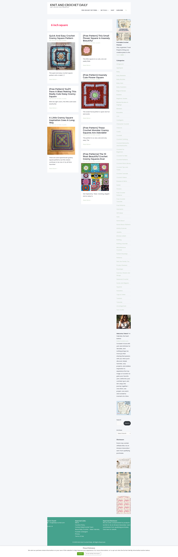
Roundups (120, 269)
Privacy (77, 534)
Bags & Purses (121, 91)
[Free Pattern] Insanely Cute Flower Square (95, 76)
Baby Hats (120, 83)
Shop (112, 10)
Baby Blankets (121, 75)
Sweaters (120, 291)
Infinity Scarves (121, 228)
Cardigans (120, 120)
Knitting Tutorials (122, 243)
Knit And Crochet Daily (69, 5)
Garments (120, 209)
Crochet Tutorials (122, 173)
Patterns (119, 257)
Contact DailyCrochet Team (84, 527)
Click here (106, 529)
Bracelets (120, 112)
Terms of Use (79, 536)
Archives (119, 430)
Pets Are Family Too (123, 261)
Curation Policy (80, 525)
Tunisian (119, 298)
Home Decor (121, 221)
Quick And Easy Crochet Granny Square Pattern (62, 37)
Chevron (119, 128)
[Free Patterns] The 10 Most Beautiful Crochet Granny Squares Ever (95, 156)
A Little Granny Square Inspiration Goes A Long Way (62, 120)
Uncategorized (121, 306)
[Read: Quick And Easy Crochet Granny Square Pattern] (61, 56)
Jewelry (119, 232)
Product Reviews (122, 265)
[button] (126, 10)
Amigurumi (120, 64)
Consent (80, 553)
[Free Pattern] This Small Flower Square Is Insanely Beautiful (96, 38)
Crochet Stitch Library (124, 163)
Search (119, 420)
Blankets (119, 109)
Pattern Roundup (122, 254)
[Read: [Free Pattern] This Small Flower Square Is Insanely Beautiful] (86, 50)
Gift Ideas (120, 213)
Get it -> (121, 55)
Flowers (119, 189)
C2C (118, 116)
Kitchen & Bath (121, 236)
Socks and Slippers (123, 283)
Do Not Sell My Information (93, 553)
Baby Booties (121, 79)
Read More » (53, 79)
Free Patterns (121, 205)
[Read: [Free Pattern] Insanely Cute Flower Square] (95, 95)
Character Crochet (123, 124)
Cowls (119, 131)
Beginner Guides (122, 98)
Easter (119, 185)
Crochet (119, 135)
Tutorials (119, 302)
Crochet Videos (122, 177)
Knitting (119, 240)
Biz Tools (104, 10)
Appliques (120, 68)
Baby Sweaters (121, 87)
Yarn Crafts (120, 310)
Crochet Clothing (122, 139)
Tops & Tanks (121, 294)
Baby (118, 72)
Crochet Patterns (122, 159)
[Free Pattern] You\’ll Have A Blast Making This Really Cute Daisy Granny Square (62, 93)
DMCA (77, 523)
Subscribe (119, 10)
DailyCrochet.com (122, 341)
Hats (118, 217)
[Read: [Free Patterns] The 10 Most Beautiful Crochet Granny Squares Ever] (95, 177)
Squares (64, 40)
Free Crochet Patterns (89, 10)
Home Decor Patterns (124, 224)
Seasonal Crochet (122, 279)
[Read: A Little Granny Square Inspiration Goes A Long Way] (61, 140)
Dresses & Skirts (122, 181)
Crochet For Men (122, 156)
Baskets (119, 95)
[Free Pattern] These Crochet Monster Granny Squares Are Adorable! (96, 130)
